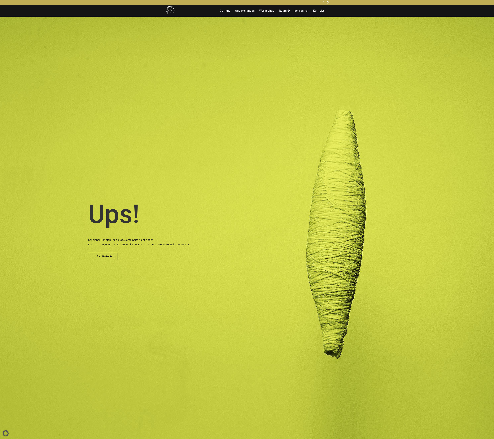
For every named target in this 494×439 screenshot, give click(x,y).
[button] (5, 433)
